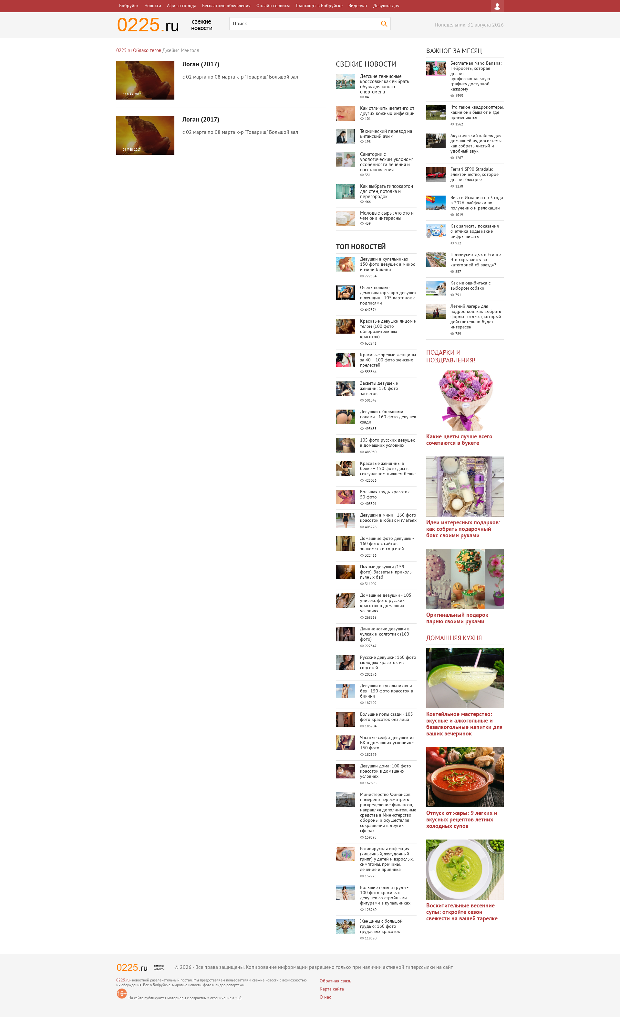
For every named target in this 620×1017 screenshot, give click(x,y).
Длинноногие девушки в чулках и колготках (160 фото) (384, 634)
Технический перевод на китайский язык (386, 134)
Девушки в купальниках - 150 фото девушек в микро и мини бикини (388, 265)
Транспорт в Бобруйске (319, 6)
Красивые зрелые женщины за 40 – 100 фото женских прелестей (388, 360)
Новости (152, 6)
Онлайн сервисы (273, 6)
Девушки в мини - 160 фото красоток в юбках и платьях (388, 518)
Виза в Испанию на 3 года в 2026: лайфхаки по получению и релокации (476, 203)
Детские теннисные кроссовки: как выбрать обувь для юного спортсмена (384, 84)
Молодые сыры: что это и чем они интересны (387, 216)
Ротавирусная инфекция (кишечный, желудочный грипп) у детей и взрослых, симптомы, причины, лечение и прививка (386, 859)
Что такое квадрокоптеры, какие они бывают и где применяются (476, 113)
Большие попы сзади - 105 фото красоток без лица (386, 717)
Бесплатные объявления (226, 6)
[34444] (465, 579)
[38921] (465, 678)
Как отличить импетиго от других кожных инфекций (387, 111)
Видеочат (357, 6)
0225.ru (122, 980)
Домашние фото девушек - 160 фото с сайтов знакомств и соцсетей (387, 544)
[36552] (465, 870)
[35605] (465, 400)
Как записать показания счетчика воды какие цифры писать (474, 232)
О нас (325, 997)
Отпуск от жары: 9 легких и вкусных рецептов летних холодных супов (461, 820)
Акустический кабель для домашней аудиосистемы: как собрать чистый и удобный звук (476, 143)
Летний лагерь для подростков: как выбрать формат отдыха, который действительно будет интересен (475, 317)
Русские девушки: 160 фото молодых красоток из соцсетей (388, 663)
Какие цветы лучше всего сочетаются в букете (459, 440)
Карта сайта (332, 989)
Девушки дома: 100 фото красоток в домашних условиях (385, 771)
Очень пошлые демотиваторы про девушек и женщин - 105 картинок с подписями (388, 295)
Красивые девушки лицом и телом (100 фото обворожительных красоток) (388, 329)
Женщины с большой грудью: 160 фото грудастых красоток (381, 927)
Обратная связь (335, 981)
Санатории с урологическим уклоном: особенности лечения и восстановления (386, 162)
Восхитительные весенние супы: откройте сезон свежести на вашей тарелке (462, 912)
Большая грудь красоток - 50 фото (386, 494)
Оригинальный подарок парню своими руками (457, 619)
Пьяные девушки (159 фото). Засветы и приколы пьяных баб (386, 572)
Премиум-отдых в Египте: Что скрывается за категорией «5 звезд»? (476, 260)
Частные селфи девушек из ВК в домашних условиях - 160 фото (387, 743)
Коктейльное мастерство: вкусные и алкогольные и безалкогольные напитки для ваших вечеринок (464, 724)
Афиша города (181, 6)
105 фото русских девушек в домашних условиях (387, 443)
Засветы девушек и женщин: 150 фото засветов (379, 389)
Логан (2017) (201, 64)
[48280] (465, 486)
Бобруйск (129, 6)
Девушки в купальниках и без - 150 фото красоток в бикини (386, 691)
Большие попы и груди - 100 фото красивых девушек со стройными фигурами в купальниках (385, 895)
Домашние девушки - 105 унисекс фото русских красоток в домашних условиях (385, 603)
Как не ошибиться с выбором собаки (470, 286)
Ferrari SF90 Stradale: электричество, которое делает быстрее (474, 175)
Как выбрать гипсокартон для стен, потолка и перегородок (386, 192)
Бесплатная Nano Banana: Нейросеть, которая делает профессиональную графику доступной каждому (475, 76)
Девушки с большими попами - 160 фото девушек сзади (388, 417)
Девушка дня (386, 6)
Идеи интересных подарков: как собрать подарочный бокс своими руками (463, 529)
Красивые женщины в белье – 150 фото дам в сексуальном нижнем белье (388, 469)
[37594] (465, 777)
